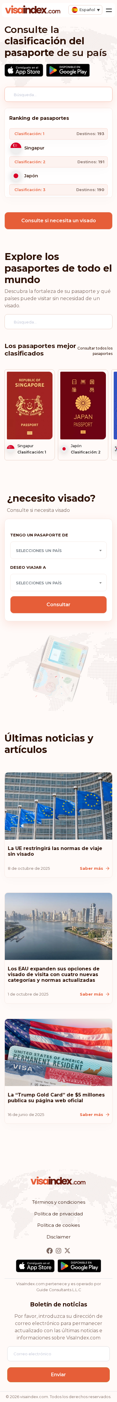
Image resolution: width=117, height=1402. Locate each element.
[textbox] (59, 550)
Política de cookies (58, 1225)
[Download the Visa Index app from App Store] (23, 70)
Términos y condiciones (58, 1202)
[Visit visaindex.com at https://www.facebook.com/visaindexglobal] (50, 1251)
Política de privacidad (58, 1214)
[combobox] (58, 550)
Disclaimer (58, 1237)
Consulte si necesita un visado (58, 220)
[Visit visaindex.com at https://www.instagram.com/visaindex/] (59, 1251)
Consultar (58, 604)
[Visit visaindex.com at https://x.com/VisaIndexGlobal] (67, 1251)
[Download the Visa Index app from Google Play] (68, 70)
